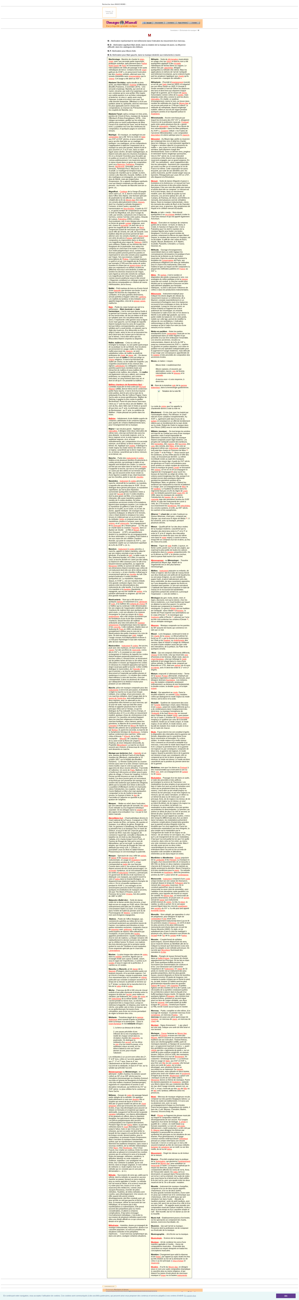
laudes (137, 934)
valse (119, 986)
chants (181, 76)
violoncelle (124, 523)
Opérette (137, 753)
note (174, 385)
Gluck (127, 736)
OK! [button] (285, 1296)
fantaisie (154, 1147)
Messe (133, 726)
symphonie (155, 1015)
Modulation (156, 778)
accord (120, 494)
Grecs (169, 61)
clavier (111, 650)
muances (155, 1263)
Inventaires (174, 30)
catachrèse (168, 68)
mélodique (183, 1139)
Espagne (170, 996)
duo (135, 795)
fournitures (170, 680)
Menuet (154, 181)
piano (130, 355)
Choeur (154, 655)
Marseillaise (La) (116, 818)
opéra (117, 879)
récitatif (154, 936)
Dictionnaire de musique (188, 30)
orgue (165, 676)
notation (140, 810)
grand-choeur (135, 265)
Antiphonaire (179, 640)
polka (130, 986)
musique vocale (127, 858)
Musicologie (156, 1238)
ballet (125, 864)
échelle (157, 705)
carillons (142, 297)
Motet (153, 1097)
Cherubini (113, 726)
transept (161, 1003)
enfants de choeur (137, 604)
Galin (164, 84)
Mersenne (113, 566)
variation (112, 1114)
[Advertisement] (160, 12)
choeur (111, 79)
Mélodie (112, 1175)
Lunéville (164, 1005)
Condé (176, 468)
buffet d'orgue (163, 958)
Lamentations (114, 951)
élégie (173, 608)
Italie (143, 137)
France (182, 269)
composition (114, 137)
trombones (172, 506)
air (164, 936)
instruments (131, 458)
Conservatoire (167, 260)
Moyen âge (130, 200)
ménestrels (163, 126)
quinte (176, 686)
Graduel (167, 640)
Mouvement (156, 1153)
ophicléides (185, 506)
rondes (111, 963)
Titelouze (138, 242)
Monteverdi (119, 167)
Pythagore (179, 883)
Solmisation (160, 1161)
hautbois (157, 489)
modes (132, 446)
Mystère (154, 1267)
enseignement (177, 82)
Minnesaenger (157, 560)
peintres (158, 908)
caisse (144, 467)
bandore (127, 589)
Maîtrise (112, 419)
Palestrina (130, 164)
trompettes (159, 444)
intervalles (113, 431)
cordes (141, 458)
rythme (144, 977)
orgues (129, 238)
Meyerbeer (121, 745)
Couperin (165, 131)
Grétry (121, 519)
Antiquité (155, 713)
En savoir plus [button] (190, 1296)
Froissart (185, 122)
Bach (142, 227)
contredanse (183, 875)
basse (162, 900)
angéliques (182, 906)
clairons (171, 444)
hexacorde (155, 1166)
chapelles (174, 986)
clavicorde (136, 650)
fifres (184, 487)
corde (187, 879)
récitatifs (177, 63)
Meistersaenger (115, 1072)
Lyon (113, 604)
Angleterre (135, 860)
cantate (128, 223)
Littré (134, 635)
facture (158, 676)
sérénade (117, 526)
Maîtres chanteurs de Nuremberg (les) (125, 385)
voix (117, 1044)
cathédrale (142, 602)
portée (180, 95)
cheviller (139, 477)
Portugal (183, 768)
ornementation (135, 76)
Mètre (153, 275)
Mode (153, 732)
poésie (143, 856)
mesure (185, 279)
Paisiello (135, 528)
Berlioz (115, 730)
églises (120, 602)
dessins (135, 1099)
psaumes (115, 929)
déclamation (173, 59)
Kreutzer (142, 739)
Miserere (155, 625)
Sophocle (155, 617)
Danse (178, 858)
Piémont (172, 860)
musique (133, 85)
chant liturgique (115, 1024)
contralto (159, 375)
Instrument (124, 481)
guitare (139, 591)
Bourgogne (179, 1057)
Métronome (156, 294)
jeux (153, 682)
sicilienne (186, 1074)
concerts (117, 627)
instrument (169, 969)
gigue (182, 902)
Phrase (160, 1115)
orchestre (124, 225)
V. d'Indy (182, 1122)
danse (113, 858)
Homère (180, 611)
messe (167, 636)
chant (144, 70)
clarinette (155, 499)
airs (178, 1089)
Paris (124, 66)
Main (111, 307)
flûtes (171, 446)
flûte (185, 1089)
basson (168, 497)
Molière (127, 913)
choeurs (141, 202)
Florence (172, 923)
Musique (155, 1242)
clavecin (129, 351)
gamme (177, 665)
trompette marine (158, 910)
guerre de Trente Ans (117, 698)
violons (112, 523)
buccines (182, 444)
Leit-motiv (181, 1126)
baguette (117, 290)
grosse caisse (139, 301)
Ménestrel (155, 139)
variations (165, 1147)
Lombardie (160, 860)
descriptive (155, 135)
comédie (175, 1063)
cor (175, 497)
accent (128, 1042)
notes (145, 806)
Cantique (123, 192)
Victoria (129, 894)
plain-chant (143, 236)
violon (143, 997)
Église (125, 259)
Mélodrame (113, 1225)
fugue (158, 1257)
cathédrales (120, 366)
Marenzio (121, 164)
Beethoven (135, 732)
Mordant (154, 1025)
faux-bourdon (128, 209)
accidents (155, 668)
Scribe (163, 952)
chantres (118, 74)
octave (154, 688)
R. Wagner (155, 1130)
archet (129, 994)
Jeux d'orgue (178, 1261)
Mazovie (112, 971)
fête (163, 1063)
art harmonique (183, 717)
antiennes (128, 929)
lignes (184, 93)
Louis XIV (181, 493)
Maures (154, 1038)
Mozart (136, 530)
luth (130, 555)
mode (164, 538)
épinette (136, 669)
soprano (177, 373)
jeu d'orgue (169, 214)
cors (153, 446)
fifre (155, 1091)
